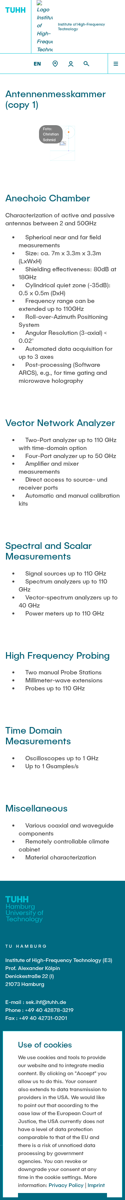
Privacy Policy (66, 1185)
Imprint (96, 1185)
